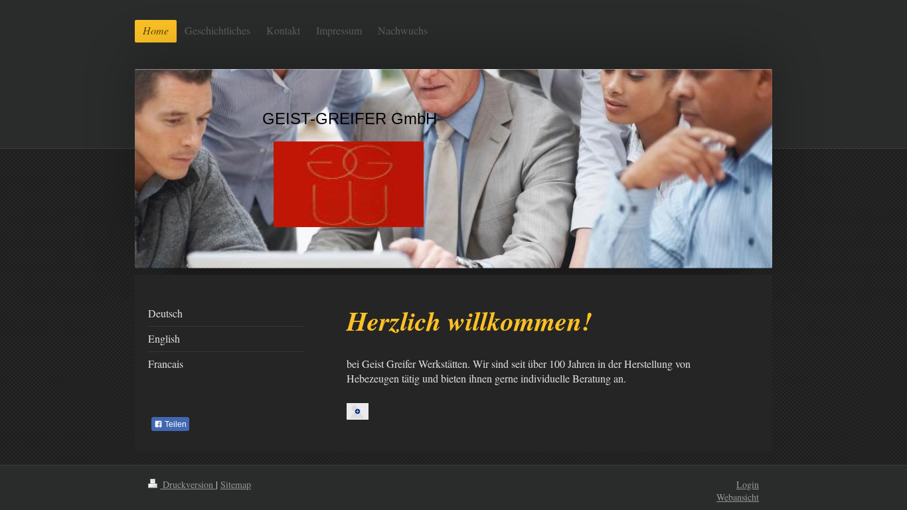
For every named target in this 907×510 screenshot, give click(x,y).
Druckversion (188, 484)
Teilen (175, 424)
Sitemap (235, 484)
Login (747, 484)
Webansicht (737, 497)
